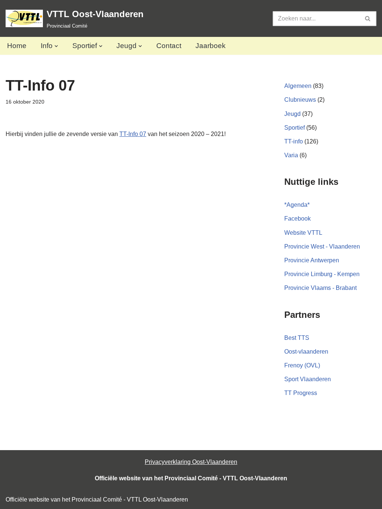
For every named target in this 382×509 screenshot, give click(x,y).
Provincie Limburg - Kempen (322, 274)
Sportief (294, 127)
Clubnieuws (300, 100)
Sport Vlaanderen (307, 379)
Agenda (296, 205)
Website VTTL (303, 233)
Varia (291, 155)
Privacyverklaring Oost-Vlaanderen (191, 462)
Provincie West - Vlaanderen (322, 246)
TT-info (293, 141)
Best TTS (296, 338)
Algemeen (297, 86)
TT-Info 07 (132, 134)
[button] (56, 46)
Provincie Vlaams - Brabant (320, 288)
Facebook (297, 218)
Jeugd (292, 114)
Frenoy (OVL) (302, 365)
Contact (168, 46)
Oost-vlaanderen (306, 351)
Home (16, 46)
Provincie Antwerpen (311, 260)
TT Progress (300, 393)
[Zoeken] (368, 18)
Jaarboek (210, 46)
